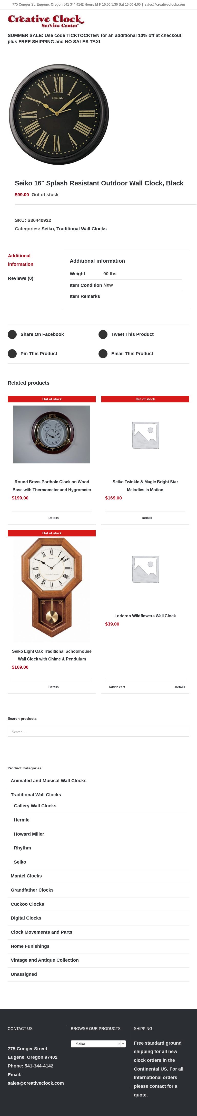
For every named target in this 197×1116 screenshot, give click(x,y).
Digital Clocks (26, 918)
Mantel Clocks (26, 875)
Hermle (21, 819)
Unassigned (24, 974)
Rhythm (22, 847)
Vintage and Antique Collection (45, 960)
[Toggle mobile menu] (187, 17)
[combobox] (98, 1043)
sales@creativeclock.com (165, 4)
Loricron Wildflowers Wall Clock (145, 616)
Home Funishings (30, 946)
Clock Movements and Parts (41, 932)
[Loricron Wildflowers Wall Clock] (145, 568)
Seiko (48, 228)
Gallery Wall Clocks (35, 805)
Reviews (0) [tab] (20, 278)
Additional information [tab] (20, 260)
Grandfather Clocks (32, 890)
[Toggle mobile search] (178, 17)
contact (158, 1086)
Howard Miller (29, 834)
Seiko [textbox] (97, 1044)
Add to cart (117, 687)
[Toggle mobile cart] (169, 17)
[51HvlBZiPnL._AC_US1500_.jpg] (98, 114)
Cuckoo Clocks (27, 904)
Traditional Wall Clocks (81, 228)
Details (53, 518)
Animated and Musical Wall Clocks (48, 780)
